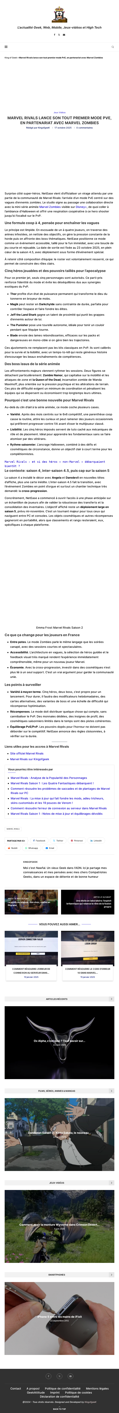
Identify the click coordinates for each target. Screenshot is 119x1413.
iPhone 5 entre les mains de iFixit (59, 1316)
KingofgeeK (44, 127)
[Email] (64, 35)
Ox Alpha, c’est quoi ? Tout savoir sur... (59, 1040)
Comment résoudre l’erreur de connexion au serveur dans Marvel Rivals (59, 808)
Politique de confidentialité (63, 1388)
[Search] (112, 46)
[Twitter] (59, 35)
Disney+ (81, 206)
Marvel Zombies (50, 206)
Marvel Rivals (13, 829)
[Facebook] (54, 35)
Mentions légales (97, 1388)
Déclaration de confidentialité (59, 1396)
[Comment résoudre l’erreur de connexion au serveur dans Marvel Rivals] (31, 948)
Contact (15, 1388)
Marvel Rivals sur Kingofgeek (29, 759)
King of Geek (11, 57)
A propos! (33, 1388)
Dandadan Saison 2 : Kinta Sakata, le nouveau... (59, 1133)
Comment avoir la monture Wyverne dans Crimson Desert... (59, 1224)
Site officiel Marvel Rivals (27, 753)
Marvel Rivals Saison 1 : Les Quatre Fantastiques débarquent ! (52, 783)
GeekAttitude (36, 1392)
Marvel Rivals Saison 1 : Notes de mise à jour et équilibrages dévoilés (57, 813)
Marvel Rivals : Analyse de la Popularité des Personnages (49, 777)
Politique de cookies (78, 1392)
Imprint (55, 1392)
